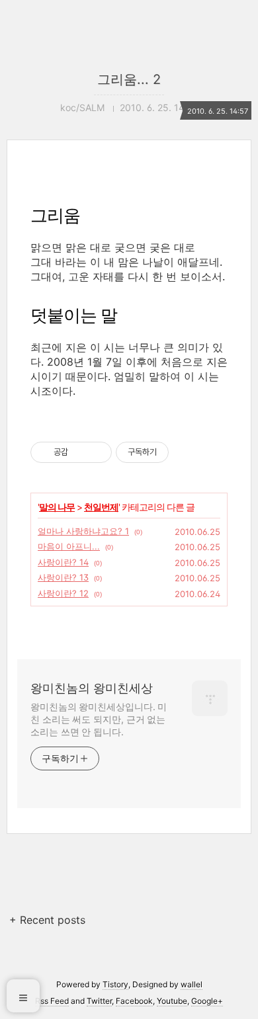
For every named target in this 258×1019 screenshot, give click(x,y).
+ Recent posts (47, 919)
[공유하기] (80, 452)
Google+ (207, 1001)
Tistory (115, 984)
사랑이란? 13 (63, 577)
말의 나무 (57, 506)
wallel (191, 984)
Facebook (134, 1001)
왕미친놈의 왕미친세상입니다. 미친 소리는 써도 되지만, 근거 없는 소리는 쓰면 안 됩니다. (98, 719)
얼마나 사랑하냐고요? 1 (83, 531)
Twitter (99, 1001)
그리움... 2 (129, 79)
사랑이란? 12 (63, 593)
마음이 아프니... (69, 546)
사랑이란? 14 (63, 562)
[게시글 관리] (97, 452)
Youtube (172, 1001)
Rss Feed (52, 1001)
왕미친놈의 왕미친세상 (91, 688)
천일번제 (101, 506)
